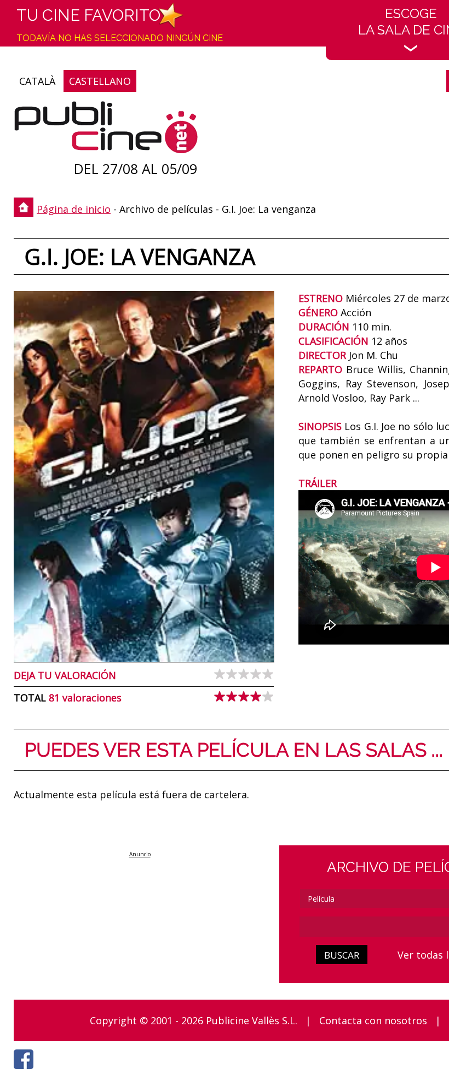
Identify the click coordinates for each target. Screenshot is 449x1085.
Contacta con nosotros (373, 1020)
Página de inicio (74, 209)
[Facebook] (26, 1072)
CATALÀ (37, 81)
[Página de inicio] (106, 130)
